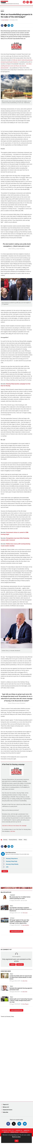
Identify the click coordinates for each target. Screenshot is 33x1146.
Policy (25, 839)
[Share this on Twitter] (5, 25)
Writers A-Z (6, 1107)
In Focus (12, 918)
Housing (5, 839)
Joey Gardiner (5, 20)
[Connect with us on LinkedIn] (19, 1124)
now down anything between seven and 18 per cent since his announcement (16, 65)
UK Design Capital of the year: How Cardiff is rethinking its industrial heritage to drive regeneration (19, 921)
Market (20, 839)
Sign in (12, 22)
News (2, 11)
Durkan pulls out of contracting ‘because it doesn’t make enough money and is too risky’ (21, 1000)
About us (6, 1132)
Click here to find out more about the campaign (14, 825)
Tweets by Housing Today (7, 1016)
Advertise (26, 1130)
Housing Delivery (13, 839)
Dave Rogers (26, 1004)
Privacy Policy (14, 1132)
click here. (12, 831)
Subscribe (5, 1112)
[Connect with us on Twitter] (14, 1124)
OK (16, 1141)
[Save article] (30, 25)
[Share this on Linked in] (8, 25)
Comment (12, 895)
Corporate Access (7, 1109)
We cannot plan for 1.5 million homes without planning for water (20, 897)
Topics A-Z (5, 1104)
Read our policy (16, 1136)
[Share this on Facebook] (2, 25)
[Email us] (25, 1124)
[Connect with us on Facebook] (8, 1124)
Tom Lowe (25, 912)
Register (19, 964)
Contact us (19, 1130)
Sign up (5, 871)
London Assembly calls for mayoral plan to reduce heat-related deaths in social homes (21, 977)
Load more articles (16, 931)
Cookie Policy (24, 1132)
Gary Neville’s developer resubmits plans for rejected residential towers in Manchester (20, 909)
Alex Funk (25, 981)
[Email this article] (12, 25)
